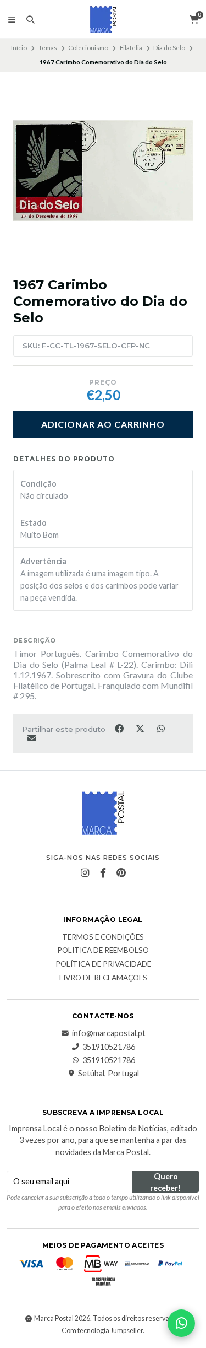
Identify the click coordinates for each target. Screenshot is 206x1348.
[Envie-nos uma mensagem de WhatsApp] (181, 1323)
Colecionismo (88, 47)
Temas (47, 47)
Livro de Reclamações (103, 978)
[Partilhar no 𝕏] (140, 728)
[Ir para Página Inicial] (103, 19)
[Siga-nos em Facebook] (103, 873)
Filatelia (131, 47)
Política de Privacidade (103, 964)
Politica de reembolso (103, 951)
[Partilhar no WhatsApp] (160, 728)
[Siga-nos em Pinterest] (121, 873)
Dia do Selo (169, 47)
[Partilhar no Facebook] (119, 728)
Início (19, 47)
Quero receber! (165, 1182)
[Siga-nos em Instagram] (85, 873)
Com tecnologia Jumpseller (102, 1331)
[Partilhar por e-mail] (31, 737)
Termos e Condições (103, 937)
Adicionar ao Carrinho (103, 424)
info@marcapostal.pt (109, 1033)
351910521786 (108, 1047)
